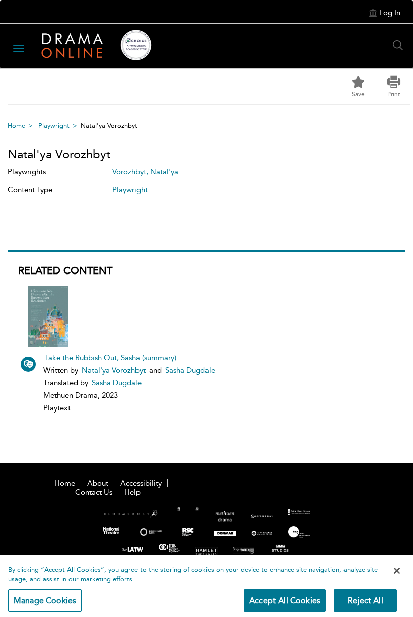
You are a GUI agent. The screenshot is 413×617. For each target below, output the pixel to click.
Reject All (365, 600)
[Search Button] (400, 45)
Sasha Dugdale (190, 370)
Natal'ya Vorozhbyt (114, 370)
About (97, 483)
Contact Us (93, 492)
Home (16, 125)
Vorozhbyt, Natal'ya (145, 171)
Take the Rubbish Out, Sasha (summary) (110, 357)
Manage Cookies (45, 600)
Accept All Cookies (284, 600)
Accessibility (141, 483)
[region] (206, 586)
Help (132, 492)
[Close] (397, 571)
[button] (393, 87)
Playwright (54, 125)
